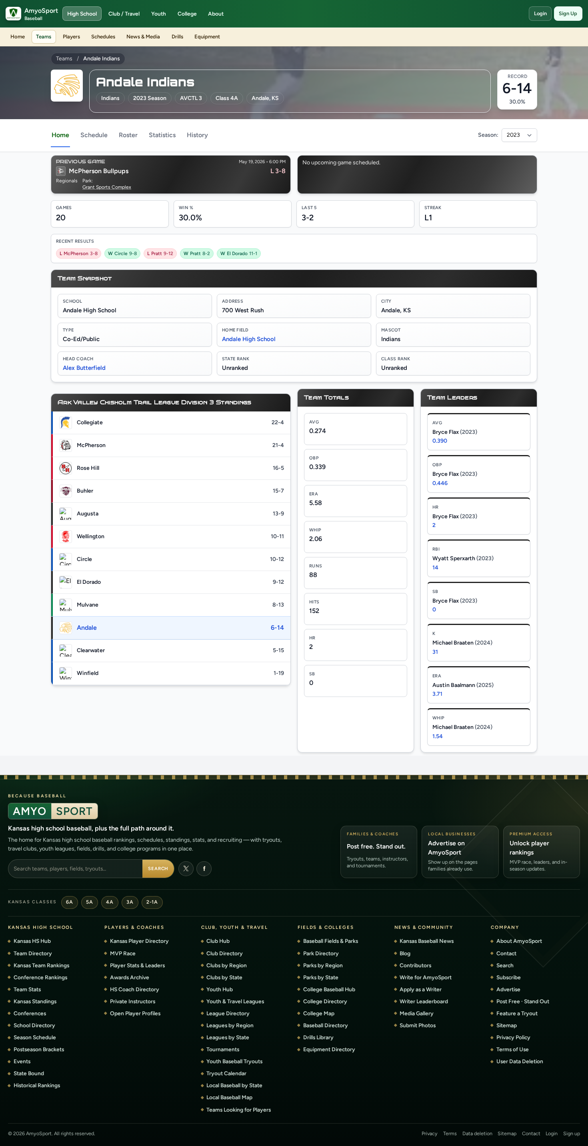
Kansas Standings (35, 1001)
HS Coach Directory (134, 989)
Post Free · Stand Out (522, 1001)
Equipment (207, 37)
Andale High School (249, 339)
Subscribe (508, 977)
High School (82, 13)
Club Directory (224, 953)
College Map (318, 1013)
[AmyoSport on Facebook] (204, 868)
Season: (488, 135)
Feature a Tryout (517, 1013)
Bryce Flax (454, 432)
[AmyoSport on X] (186, 868)
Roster (128, 135)
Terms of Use (512, 1049)
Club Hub (218, 941)
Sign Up (568, 13)
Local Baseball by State (234, 1085)
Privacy (430, 1133)
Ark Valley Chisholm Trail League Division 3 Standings (154, 402)
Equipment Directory (329, 1049)
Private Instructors (132, 1001)
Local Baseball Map (229, 1097)
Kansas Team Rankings (41, 965)
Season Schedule (35, 1037)
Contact (506, 953)
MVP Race (123, 953)
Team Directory (33, 953)
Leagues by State (227, 1037)
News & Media (143, 37)
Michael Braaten (462, 642)
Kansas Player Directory (139, 941)
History (197, 135)
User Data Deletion (519, 1061)
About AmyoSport (519, 941)
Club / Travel (124, 13)
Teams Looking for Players (238, 1109)
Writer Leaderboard (424, 1001)
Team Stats (27, 989)
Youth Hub (219, 989)
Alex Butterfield (84, 367)
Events (22, 1061)
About (216, 13)
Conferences (30, 1013)
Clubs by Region (226, 965)
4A (109, 902)
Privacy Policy (513, 1037)
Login (540, 13)
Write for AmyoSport (426, 977)
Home (17, 37)
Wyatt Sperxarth (463, 558)
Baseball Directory (325, 1025)
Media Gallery (417, 1013)
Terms (450, 1133)
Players (71, 37)
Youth (158, 13)
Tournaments (222, 1049)
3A (129, 902)
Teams (43, 37)
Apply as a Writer (421, 989)
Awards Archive (129, 977)
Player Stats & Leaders (137, 965)
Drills (177, 37)
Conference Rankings (40, 977)
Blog (405, 953)
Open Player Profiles (135, 1013)
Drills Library (318, 1037)
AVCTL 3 (191, 98)
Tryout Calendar (226, 1073)
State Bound (29, 1073)
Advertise (508, 989)
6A (69, 902)
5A (89, 902)
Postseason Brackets (39, 1049)
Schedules (103, 37)
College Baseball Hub (329, 989)
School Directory (34, 1025)
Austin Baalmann (463, 685)
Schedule (94, 135)
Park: (87, 181)
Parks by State (320, 977)
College (187, 13)
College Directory (325, 1001)
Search (158, 868)
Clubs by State (224, 977)
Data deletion (477, 1133)
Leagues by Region (230, 1025)
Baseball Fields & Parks (330, 941)
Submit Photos (418, 1025)
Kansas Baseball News (427, 941)
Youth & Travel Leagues (235, 1001)
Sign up (571, 1133)
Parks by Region (323, 965)
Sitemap (506, 1025)
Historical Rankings (37, 1085)
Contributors (415, 965)
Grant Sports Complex (106, 187)
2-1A (152, 902)
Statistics (162, 135)
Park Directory (321, 953)
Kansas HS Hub (32, 941)
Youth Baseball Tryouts (234, 1061)
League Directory (228, 1013)
